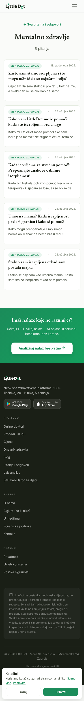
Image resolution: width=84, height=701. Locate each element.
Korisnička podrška (17, 526)
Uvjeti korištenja (15, 564)
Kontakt (9, 534)
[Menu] (74, 6)
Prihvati (61, 692)
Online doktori (14, 426)
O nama (9, 503)
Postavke (19, 683)
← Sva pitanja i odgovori (42, 24)
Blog (7, 457)
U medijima (12, 518)
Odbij (23, 692)
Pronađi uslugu (14, 434)
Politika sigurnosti (16, 572)
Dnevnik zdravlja (16, 449)
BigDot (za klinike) (17, 511)
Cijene (8, 441)
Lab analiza (12, 472)
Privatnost (11, 556)
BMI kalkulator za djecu (21, 480)
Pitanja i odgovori (16, 465)
